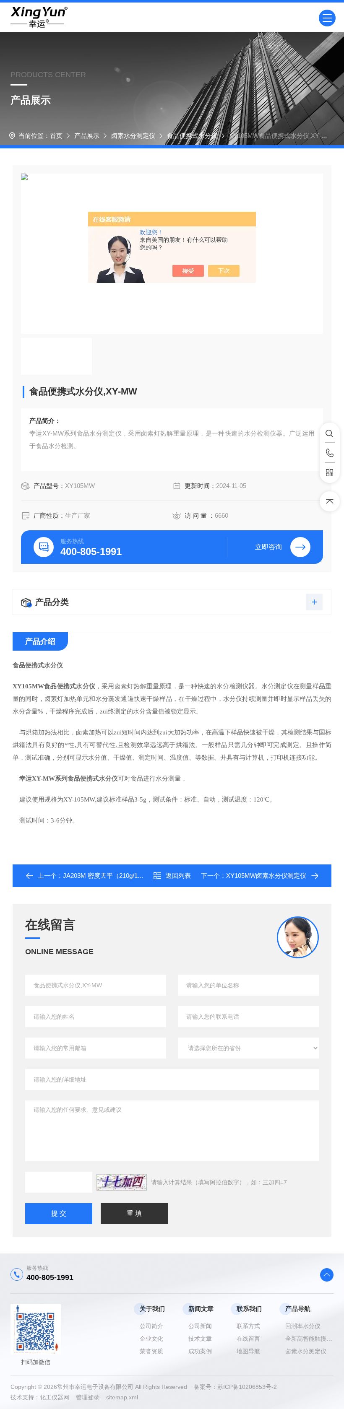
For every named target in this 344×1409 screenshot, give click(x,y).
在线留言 (248, 1338)
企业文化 (151, 1338)
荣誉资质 (151, 1351)
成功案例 (200, 1351)
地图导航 (248, 1351)
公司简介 (151, 1326)
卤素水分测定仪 (133, 135)
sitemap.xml (122, 1397)
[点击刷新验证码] (121, 1182)
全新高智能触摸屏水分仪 (309, 1338)
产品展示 (86, 135)
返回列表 (178, 875)
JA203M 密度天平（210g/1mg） (108, 875)
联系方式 (248, 1326)
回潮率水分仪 (303, 1326)
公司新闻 (200, 1326)
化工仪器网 (58, 1397)
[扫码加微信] (330, 473)
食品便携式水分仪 (192, 135)
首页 (56, 135)
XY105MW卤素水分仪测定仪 (266, 875)
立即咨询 (268, 546)
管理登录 (87, 1397)
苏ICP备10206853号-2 (247, 1386)
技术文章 (200, 1338)
